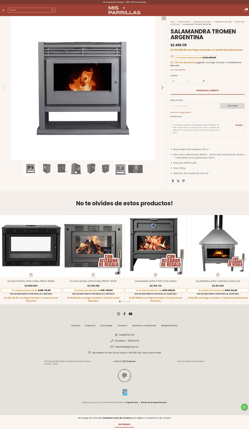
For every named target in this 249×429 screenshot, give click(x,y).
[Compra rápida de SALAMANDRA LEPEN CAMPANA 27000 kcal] (217, 274)
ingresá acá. (132, 402)
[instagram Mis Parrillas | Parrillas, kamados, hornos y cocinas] (118, 314)
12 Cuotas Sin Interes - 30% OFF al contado (124, 2)
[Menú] (5, 10)
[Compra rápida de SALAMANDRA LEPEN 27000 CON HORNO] (155, 274)
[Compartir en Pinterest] (183, 181)
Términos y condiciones (144, 325)
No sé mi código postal (180, 112)
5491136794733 (126, 334)
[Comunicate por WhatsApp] (244, 407)
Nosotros (75, 325)
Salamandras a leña (202, 21)
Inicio (172, 21)
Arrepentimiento (169, 325)
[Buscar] (52, 10)
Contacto (122, 325)
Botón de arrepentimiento (154, 402)
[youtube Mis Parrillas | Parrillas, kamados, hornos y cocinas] (130, 314)
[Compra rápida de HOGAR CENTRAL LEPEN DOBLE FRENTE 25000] (93, 274)
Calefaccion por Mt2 (223, 21)
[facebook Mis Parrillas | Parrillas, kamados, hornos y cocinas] (124, 314)
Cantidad (174, 76)
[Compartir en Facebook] (172, 181)
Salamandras (184, 21)
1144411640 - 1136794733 (127, 340)
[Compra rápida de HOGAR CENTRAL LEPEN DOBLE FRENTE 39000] (31, 274)
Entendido (124, 424)
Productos (90, 325)
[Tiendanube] (124, 362)
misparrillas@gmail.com (127, 346)
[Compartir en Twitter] (178, 181)
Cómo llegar (106, 325)
